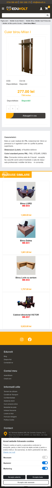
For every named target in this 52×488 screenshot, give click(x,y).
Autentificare (8, 375)
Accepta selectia (14, 477)
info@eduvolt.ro (39, 2)
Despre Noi (8, 359)
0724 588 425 (12, 2)
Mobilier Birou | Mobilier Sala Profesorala (38, 21)
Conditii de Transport (11, 394)
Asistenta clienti (9, 401)
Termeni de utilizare (10, 391)
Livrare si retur (9, 413)
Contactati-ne (8, 362)
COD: (8, 81)
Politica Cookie (9, 420)
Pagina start (4, 21)
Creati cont (7, 378)
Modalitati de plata (10, 407)
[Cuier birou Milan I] (26, 56)
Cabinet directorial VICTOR (26, 315)
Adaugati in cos (30, 115)
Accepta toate (38, 477)
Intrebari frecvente (10, 410)
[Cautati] (47, 15)
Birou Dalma (26, 241)
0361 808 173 (25, 2)
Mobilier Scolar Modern (17, 21)
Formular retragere (10, 416)
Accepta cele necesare (26, 482)
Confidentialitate (9, 398)
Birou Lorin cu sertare (26, 278)
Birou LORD (26, 204)
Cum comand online (11, 404)
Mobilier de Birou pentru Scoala (12, 23)
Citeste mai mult (9, 452)
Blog (5, 356)
